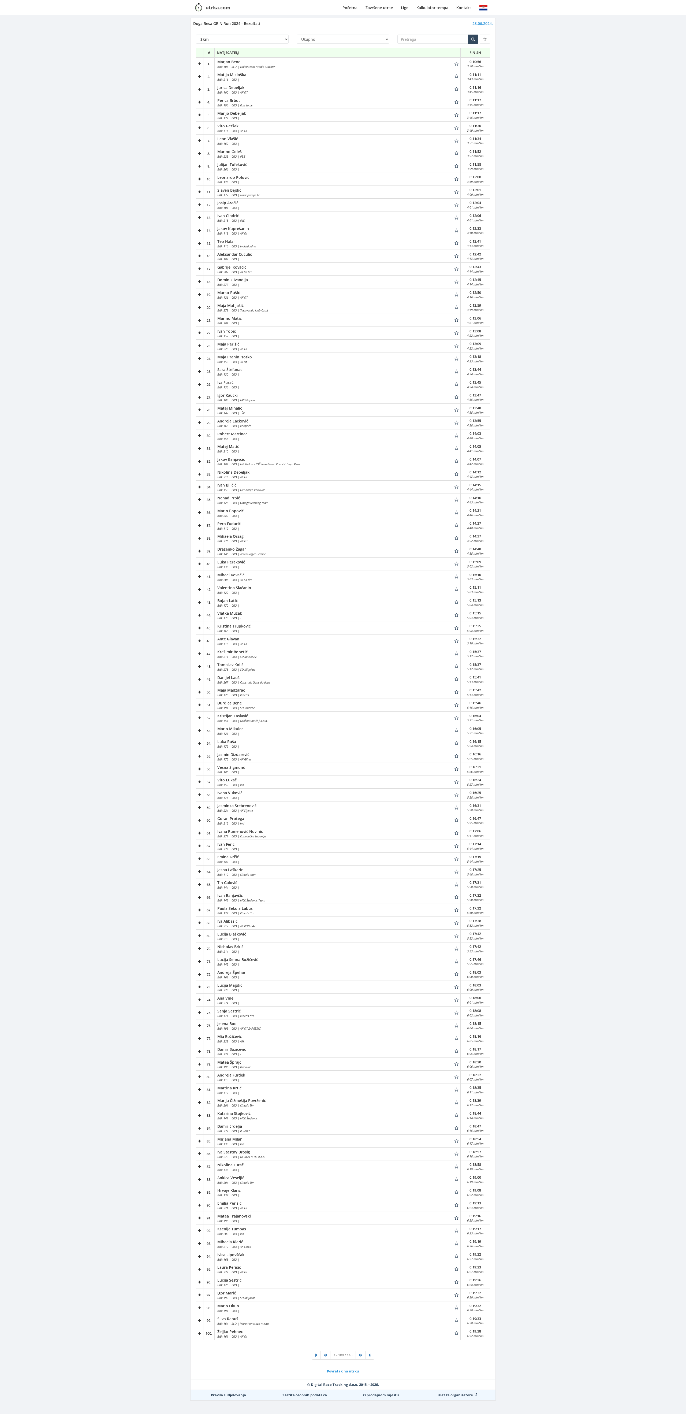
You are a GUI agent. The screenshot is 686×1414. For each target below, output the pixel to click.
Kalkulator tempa (432, 7)
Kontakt (463, 7)
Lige (404, 7)
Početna (349, 7)
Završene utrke (379, 7)
